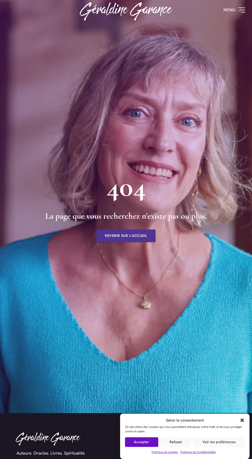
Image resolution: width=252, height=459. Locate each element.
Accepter (141, 442)
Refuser (176, 442)
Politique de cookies (165, 452)
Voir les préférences (219, 442)
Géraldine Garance (126, 10)
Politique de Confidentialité (198, 452)
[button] (242, 420)
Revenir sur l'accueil (126, 235)
